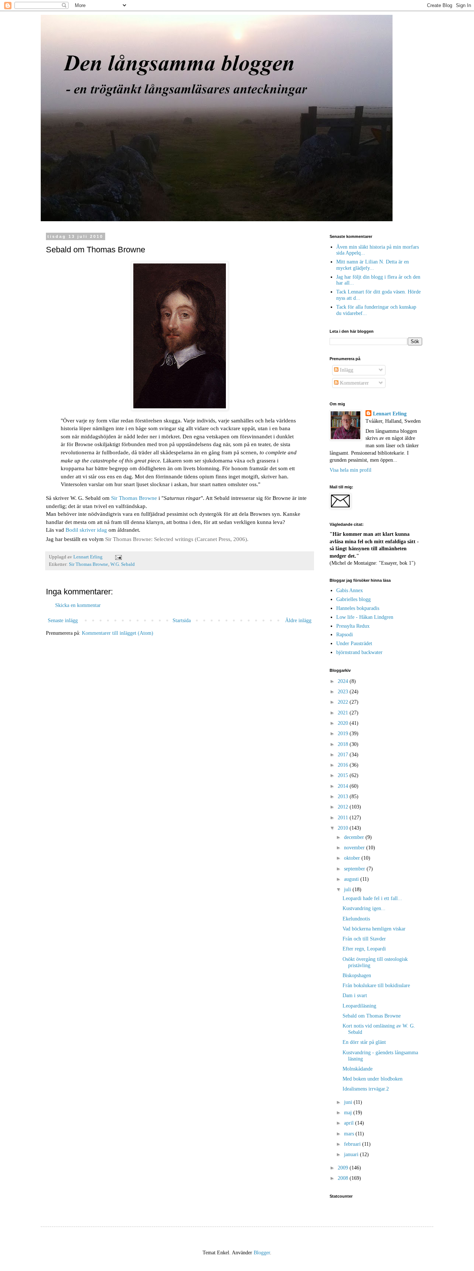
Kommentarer (353, 383)
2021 (344, 713)
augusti (352, 879)
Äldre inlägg (298, 620)
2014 (344, 786)
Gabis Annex (349, 590)
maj (348, 1112)
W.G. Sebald (122, 564)
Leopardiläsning (359, 1006)
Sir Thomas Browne (134, 498)
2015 (344, 775)
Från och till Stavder (364, 939)
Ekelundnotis (356, 919)
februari (353, 1144)
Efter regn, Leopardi (364, 949)
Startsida (182, 620)
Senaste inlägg (63, 620)
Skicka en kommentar (78, 605)
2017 (344, 754)
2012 (344, 807)
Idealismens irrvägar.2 (366, 1089)
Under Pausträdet (354, 643)
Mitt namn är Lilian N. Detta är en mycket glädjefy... (372, 265)
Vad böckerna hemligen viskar (374, 929)
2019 (344, 733)
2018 (344, 744)
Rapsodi (344, 634)
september (355, 869)
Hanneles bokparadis (357, 608)
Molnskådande (358, 1069)
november (355, 847)
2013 (344, 796)
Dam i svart (355, 995)
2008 (344, 1178)
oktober (352, 858)
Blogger (262, 1252)
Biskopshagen (357, 975)
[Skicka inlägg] (118, 557)
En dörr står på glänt (364, 1042)
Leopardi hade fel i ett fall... (372, 898)
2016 (344, 765)
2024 (344, 681)
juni (349, 1102)
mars (350, 1133)
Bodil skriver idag (86, 530)
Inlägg (345, 370)
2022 (344, 702)
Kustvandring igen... (364, 908)
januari (352, 1154)
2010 (344, 828)
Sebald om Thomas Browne (372, 1016)
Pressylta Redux (353, 626)
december (354, 837)
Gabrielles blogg (353, 599)
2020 (344, 723)
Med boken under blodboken (373, 1079)
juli (348, 889)
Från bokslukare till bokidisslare (376, 985)
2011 (344, 817)
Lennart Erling (390, 414)
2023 (344, 691)
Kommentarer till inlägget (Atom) (117, 633)
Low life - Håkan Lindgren (364, 617)
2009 (344, 1168)
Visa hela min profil (350, 470)
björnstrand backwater (359, 652)
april (349, 1123)
